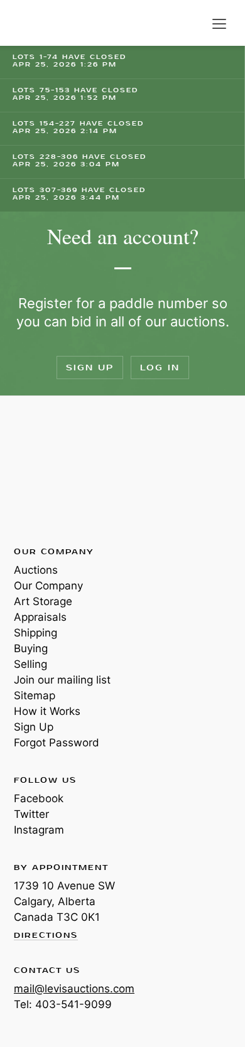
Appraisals (40, 617)
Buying (31, 648)
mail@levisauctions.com (74, 988)
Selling (30, 664)
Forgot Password (56, 742)
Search (193, 24)
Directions (46, 936)
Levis (54, 470)
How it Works (47, 711)
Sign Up (90, 367)
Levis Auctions (44, 23)
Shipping (35, 632)
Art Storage (43, 601)
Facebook (38, 798)
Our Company (48, 585)
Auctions (36, 570)
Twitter (31, 814)
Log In (160, 367)
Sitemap (34, 695)
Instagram (39, 830)
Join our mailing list (62, 680)
